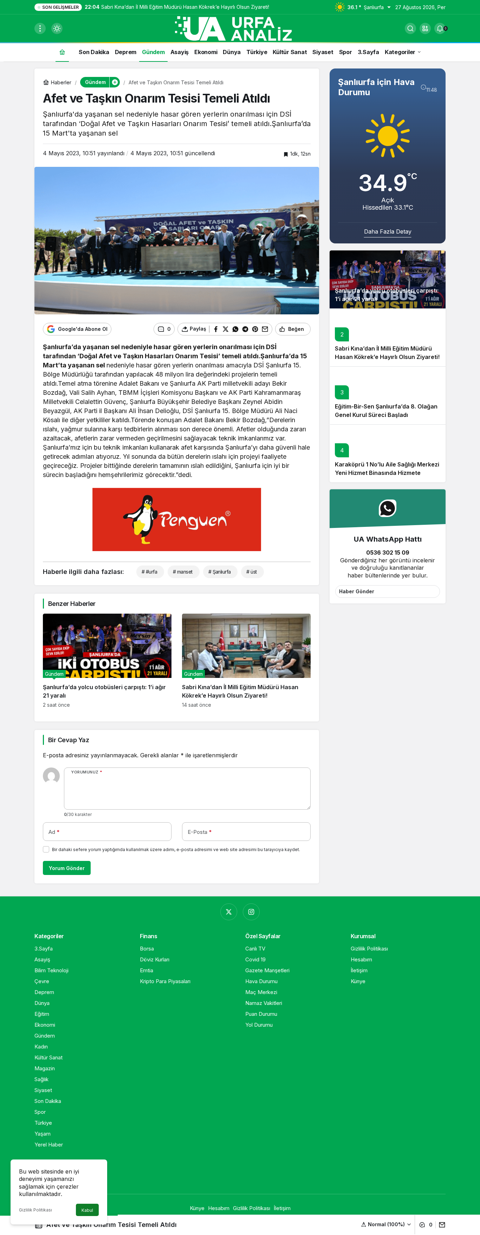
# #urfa (149, 572)
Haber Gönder (356, 591)
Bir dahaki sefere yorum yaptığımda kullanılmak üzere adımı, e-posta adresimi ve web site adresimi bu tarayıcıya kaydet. (176, 849)
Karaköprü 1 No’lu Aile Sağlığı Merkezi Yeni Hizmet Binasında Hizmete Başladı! (387, 473)
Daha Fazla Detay (387, 231)
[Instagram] (251, 911)
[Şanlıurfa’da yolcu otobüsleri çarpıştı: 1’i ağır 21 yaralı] (107, 661)
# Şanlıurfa (219, 572)
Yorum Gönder (67, 868)
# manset (183, 572)
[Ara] (410, 28)
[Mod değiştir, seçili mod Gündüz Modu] (57, 28)
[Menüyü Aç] (40, 28)
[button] (425, 28)
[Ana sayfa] (62, 52)
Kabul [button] (87, 1210)
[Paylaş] (440, 1224)
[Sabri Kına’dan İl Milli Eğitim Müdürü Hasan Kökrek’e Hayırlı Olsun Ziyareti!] (246, 661)
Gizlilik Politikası (35, 1210)
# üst (251, 572)
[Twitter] (228, 911)
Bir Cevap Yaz (68, 740)
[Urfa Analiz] (240, 27)
